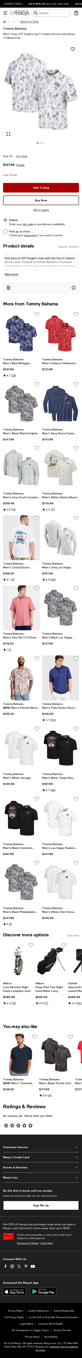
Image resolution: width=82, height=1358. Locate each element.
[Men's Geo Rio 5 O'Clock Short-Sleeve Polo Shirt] (21, 607)
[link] (21, 367)
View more (11, 274)
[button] (13, 21)
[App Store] (14, 1291)
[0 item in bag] (76, 13)
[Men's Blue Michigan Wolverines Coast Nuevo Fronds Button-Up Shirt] (21, 333)
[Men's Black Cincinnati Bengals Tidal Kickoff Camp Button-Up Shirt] (21, 818)
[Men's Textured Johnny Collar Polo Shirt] (20, 1055)
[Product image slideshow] (41, 97)
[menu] (5, 13)
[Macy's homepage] (4, 21)
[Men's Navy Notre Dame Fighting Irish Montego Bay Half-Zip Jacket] (60, 403)
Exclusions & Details (28, 1243)
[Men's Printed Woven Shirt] (21, 677)
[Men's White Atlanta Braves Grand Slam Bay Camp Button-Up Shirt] (60, 467)
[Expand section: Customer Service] (41, 1147)
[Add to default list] (37, 314)
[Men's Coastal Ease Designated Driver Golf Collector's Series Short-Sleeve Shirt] (21, 537)
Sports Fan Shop (29, 21)
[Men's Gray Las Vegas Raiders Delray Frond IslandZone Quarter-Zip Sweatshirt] (60, 537)
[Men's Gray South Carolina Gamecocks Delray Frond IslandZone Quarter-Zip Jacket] (21, 467)
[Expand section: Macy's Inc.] (41, 1177)
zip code (28, 224)
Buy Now (41, 200)
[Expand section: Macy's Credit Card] (41, 1157)
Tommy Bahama (14, 28)
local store (30, 235)
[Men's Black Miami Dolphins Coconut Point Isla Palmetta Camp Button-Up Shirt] (21, 403)
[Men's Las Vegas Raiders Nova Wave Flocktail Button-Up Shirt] (60, 818)
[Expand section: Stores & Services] (41, 1167)
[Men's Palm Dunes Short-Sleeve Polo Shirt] (60, 677)
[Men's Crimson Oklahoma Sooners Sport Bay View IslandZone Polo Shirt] (60, 333)
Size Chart (21, 156)
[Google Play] (43, 1291)
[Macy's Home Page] (19, 13)
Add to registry (41, 210)
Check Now (46, 1243)
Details (20, 165)
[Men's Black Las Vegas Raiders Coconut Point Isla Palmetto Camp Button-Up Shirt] (60, 607)
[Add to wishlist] (73, 49)
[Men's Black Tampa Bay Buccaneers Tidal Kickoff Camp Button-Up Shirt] (60, 748)
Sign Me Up (41, 1205)
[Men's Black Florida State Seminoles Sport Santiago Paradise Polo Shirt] (56, 1055)
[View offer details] (41, 288)
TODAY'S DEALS (13, 3)
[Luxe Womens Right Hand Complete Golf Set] (18, 961)
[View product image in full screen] (8, 134)
